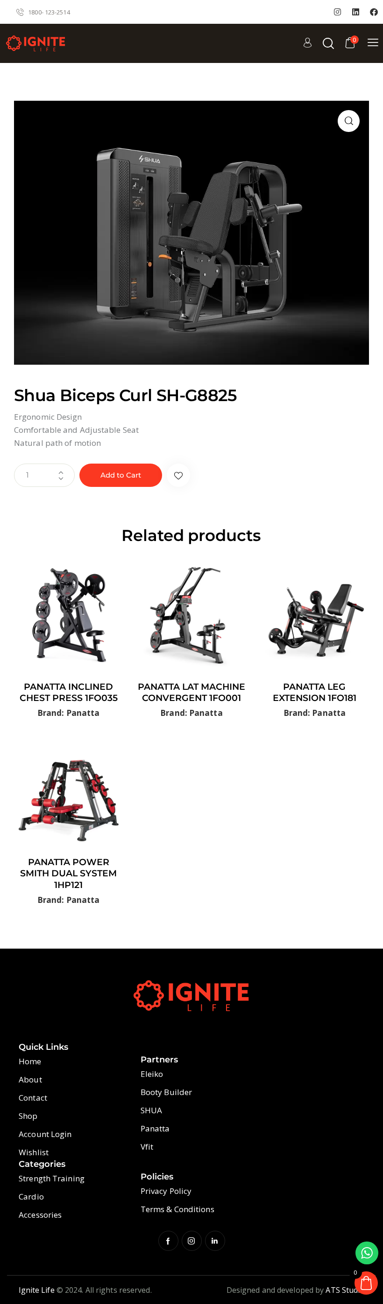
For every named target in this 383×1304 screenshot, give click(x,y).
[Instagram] (338, 12)
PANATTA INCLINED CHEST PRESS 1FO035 (69, 692)
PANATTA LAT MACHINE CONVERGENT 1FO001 (191, 692)
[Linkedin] (356, 12)
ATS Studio (345, 1290)
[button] (349, 121)
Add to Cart (120, 475)
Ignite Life (37, 1290)
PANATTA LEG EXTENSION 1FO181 (314, 692)
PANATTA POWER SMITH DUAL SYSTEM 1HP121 (68, 873)
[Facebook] (374, 12)
